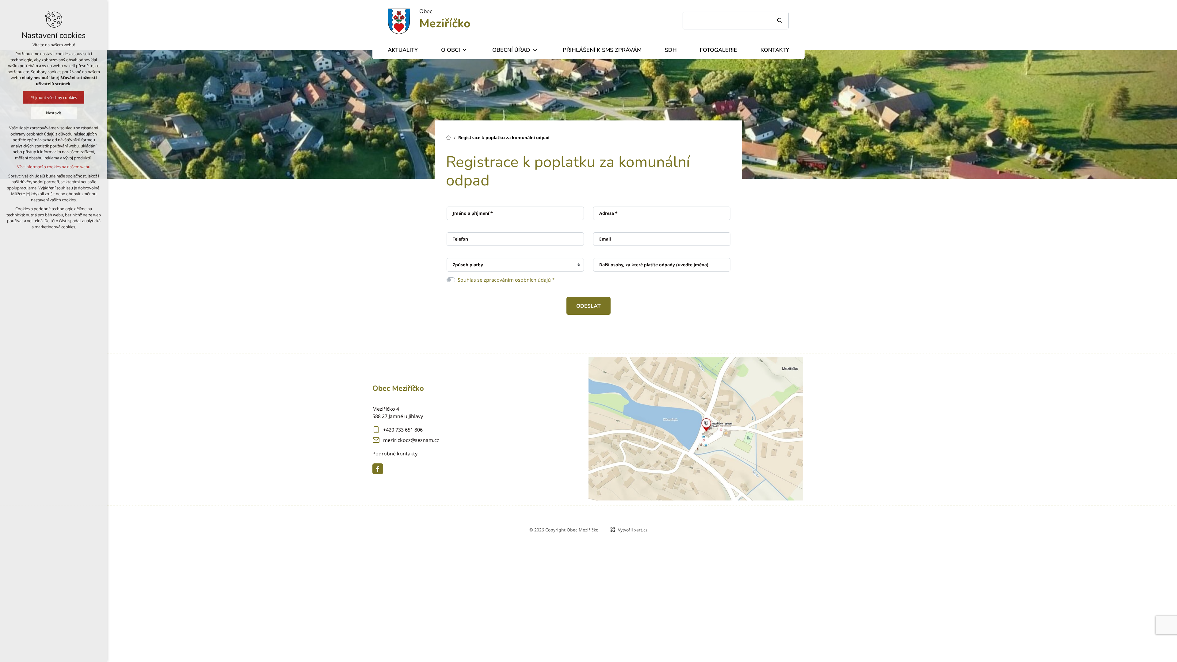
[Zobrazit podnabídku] (464, 50)
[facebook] (377, 468)
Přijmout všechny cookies (53, 97)
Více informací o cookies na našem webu (53, 166)
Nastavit (53, 113)
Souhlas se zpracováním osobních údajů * (506, 279)
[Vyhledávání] (736, 20)
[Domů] (450, 136)
